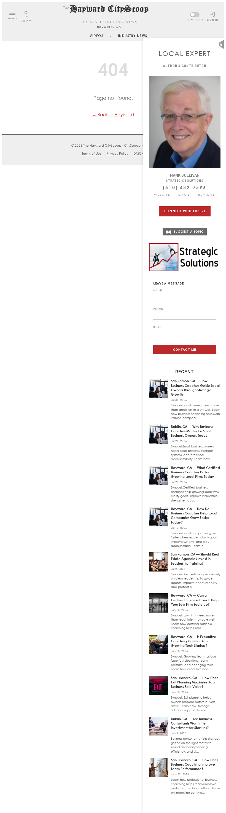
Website (162, 194)
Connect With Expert (185, 211)
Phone (158, 308)
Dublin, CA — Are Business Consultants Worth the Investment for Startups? (191, 723)
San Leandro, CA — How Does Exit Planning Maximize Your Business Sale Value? (194, 682)
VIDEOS (96, 36)
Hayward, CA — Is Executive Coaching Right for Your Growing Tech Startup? (193, 641)
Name (157, 290)
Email (184, 194)
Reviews (206, 194)
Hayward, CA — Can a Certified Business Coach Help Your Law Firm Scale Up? (195, 599)
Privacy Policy (117, 153)
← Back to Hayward (113, 114)
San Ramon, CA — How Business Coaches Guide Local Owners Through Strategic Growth (195, 387)
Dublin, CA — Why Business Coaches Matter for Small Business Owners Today (192, 431)
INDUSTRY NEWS (132, 36)
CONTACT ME (184, 349)
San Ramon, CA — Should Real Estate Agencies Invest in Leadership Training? (195, 558)
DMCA (138, 153)
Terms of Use (91, 153)
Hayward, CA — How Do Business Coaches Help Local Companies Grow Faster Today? (194, 515)
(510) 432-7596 (184, 187)
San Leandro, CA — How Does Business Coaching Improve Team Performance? (194, 764)
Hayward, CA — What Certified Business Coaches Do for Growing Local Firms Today (195, 472)
